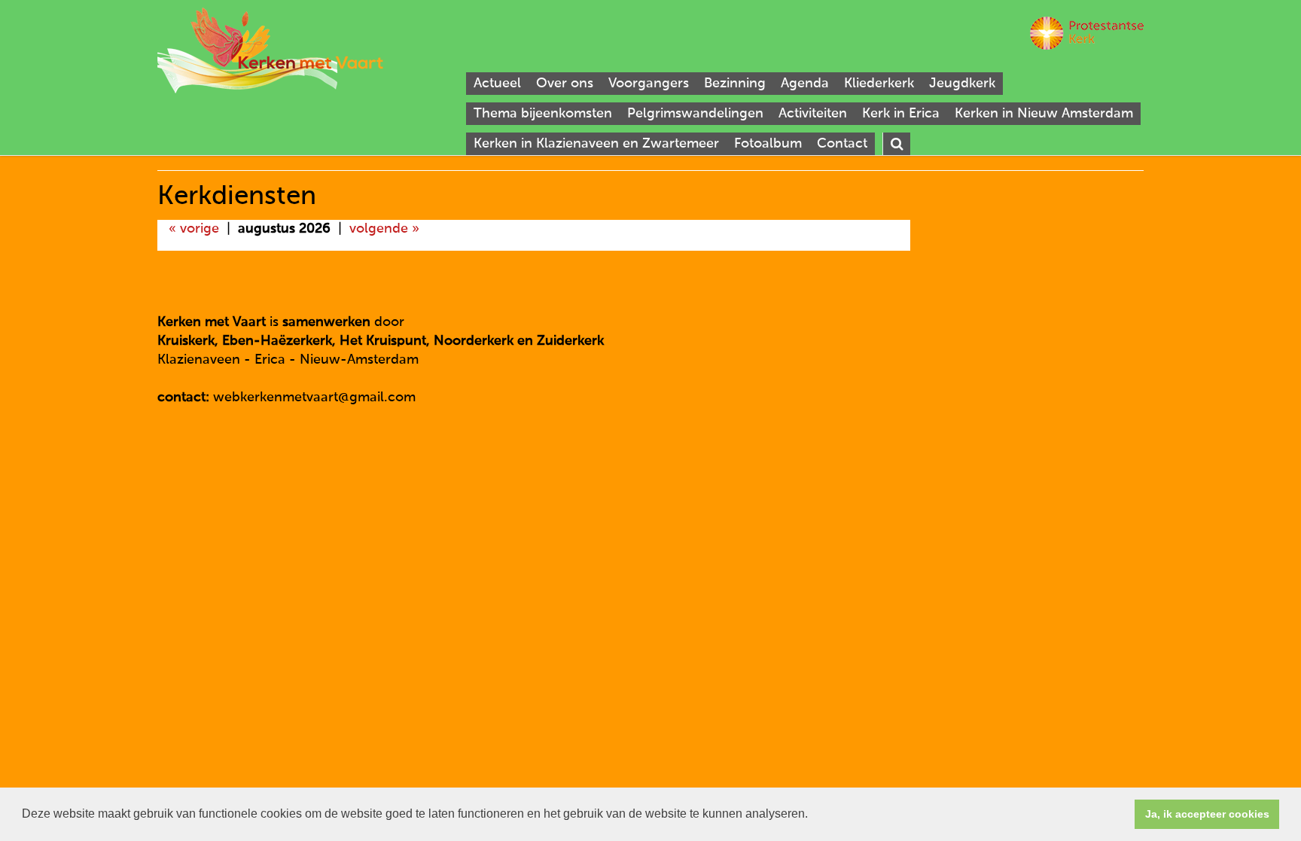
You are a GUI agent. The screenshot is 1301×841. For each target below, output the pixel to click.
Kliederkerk (879, 83)
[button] (813, 815)
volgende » (384, 229)
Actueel (497, 83)
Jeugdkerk (962, 83)
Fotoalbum (768, 144)
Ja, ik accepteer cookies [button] (1207, 814)
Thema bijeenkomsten (543, 113)
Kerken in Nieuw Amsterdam (1044, 113)
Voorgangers (648, 83)
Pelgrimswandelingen (695, 113)
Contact (842, 144)
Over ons (564, 83)
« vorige (194, 229)
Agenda (805, 83)
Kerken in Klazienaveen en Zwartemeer (596, 144)
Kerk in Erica (901, 113)
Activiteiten (812, 113)
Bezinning (735, 83)
